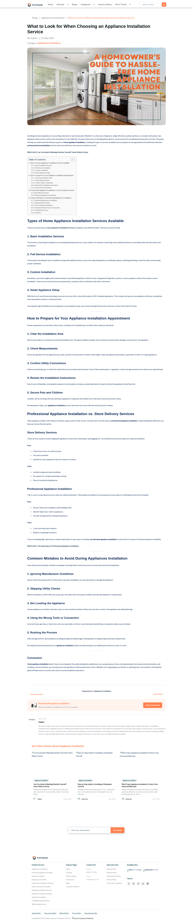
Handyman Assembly (39, 880)
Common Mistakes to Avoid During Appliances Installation (50, 198)
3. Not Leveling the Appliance (43, 205)
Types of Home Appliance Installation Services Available (49, 163)
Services (60, 4)
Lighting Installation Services (42, 890)
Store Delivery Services (41, 193)
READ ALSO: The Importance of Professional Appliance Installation (53, 546)
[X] (138, 884)
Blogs (74, 4)
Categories (85, 4)
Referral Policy (112, 872)
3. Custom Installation (41, 170)
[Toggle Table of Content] (71, 160)
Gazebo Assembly (38, 876)
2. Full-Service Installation (42, 168)
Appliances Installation (52, 17)
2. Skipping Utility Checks (42, 203)
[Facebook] (129, 884)
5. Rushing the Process (41, 210)
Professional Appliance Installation (45, 195)
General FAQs (111, 869)
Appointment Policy (114, 876)
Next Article (158, 694)
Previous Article (36, 694)
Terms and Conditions (114, 883)
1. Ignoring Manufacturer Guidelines (45, 200)
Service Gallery (105, 4)
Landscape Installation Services (43, 883)
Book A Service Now (153, 705)
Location (69, 872)
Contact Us (70, 880)
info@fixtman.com (92, 879)
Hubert (41, 722)
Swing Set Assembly (39, 897)
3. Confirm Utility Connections (43, 183)
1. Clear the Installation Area (43, 178)
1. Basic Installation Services (43, 165)
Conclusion (37, 212)
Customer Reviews (72, 887)
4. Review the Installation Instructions (46, 185)
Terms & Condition (50, 913)
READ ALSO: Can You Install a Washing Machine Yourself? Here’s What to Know (57, 152)
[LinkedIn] (143, 884)
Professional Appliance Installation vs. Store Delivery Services (52, 190)
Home (50, 4)
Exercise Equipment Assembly (42, 872)
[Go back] (28, 18)
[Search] (164, 4)
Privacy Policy (111, 880)
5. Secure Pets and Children (42, 188)
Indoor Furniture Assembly (41, 887)
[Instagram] (133, 884)
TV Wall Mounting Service (41, 901)
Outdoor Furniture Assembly (42, 894)
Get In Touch (121, 4)
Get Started (117, 830)
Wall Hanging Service (39, 904)
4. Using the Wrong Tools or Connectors (47, 208)
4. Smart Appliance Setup (42, 173)
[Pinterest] (148, 884)
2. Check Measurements (41, 180)
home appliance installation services (61, 228)
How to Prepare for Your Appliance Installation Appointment (52, 175)
